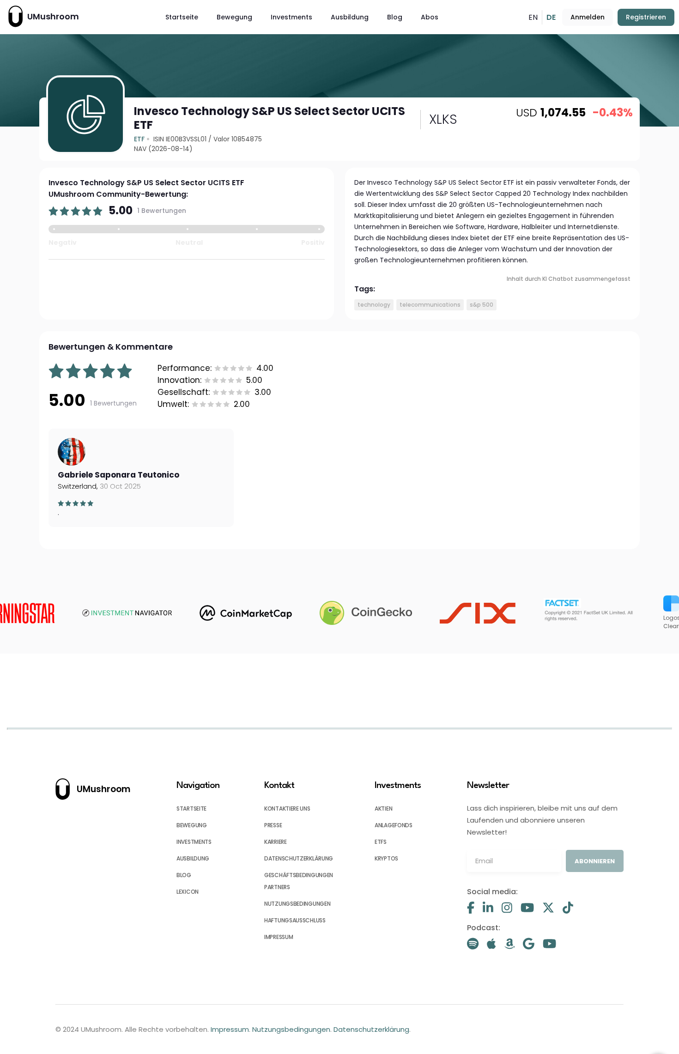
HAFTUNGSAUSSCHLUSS (295, 920)
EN (533, 17)
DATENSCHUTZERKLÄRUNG (298, 858)
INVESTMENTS (194, 842)
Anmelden (587, 17)
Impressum (230, 1029)
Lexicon (187, 892)
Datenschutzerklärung (371, 1029)
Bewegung (234, 17)
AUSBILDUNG (192, 858)
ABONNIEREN (595, 861)
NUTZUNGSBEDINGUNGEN (297, 904)
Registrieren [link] (646, 17)
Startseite (181, 17)
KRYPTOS (386, 858)
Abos (429, 17)
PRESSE (273, 825)
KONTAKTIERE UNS (287, 808)
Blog (394, 17)
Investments (291, 17)
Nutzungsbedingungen (291, 1029)
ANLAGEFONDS (393, 825)
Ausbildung (350, 17)
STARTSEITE (191, 808)
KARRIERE (275, 842)
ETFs (381, 842)
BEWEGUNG (191, 825)
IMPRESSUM (278, 937)
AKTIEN (383, 808)
